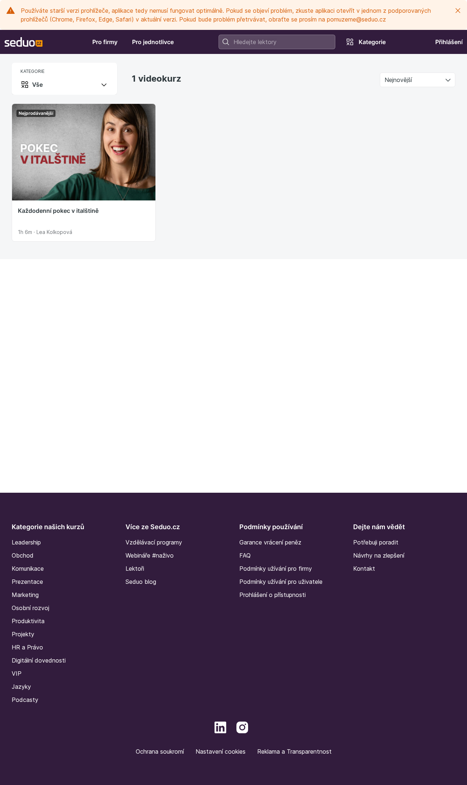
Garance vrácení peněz (270, 542)
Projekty (23, 634)
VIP (17, 673)
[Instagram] (242, 726)
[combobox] (277, 42)
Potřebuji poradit (375, 542)
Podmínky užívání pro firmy (275, 568)
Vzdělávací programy (154, 542)
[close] (458, 10)
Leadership (26, 542)
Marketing (25, 594)
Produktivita (28, 621)
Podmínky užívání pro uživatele (281, 581)
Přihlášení (449, 42)
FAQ (245, 555)
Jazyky (21, 686)
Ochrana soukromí (160, 751)
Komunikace (28, 568)
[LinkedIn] (220, 726)
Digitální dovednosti (39, 660)
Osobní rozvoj (30, 608)
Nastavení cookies (221, 751)
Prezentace (27, 581)
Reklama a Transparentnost (294, 751)
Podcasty (25, 699)
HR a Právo (27, 647)
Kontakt (364, 568)
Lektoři (135, 568)
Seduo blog (141, 581)
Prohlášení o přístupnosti (272, 594)
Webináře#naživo (150, 555)
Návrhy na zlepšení (378, 555)
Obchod (23, 555)
